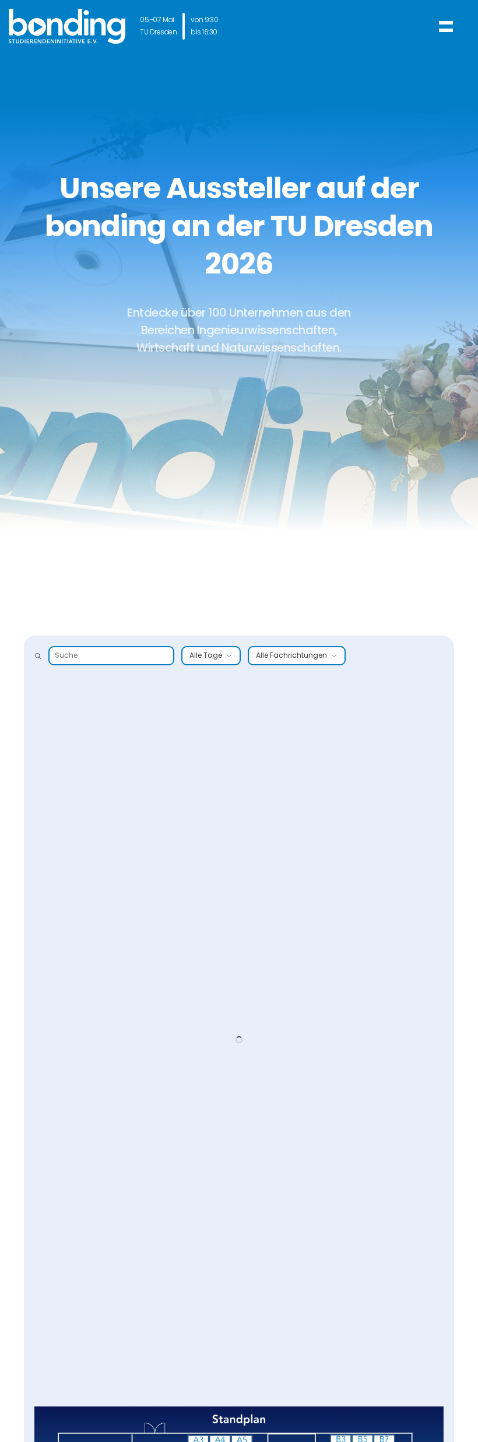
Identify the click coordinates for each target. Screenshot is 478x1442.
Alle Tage (205, 655)
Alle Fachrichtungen (291, 655)
